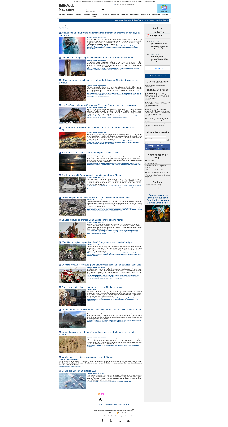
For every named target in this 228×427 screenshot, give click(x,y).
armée (92, 163)
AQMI (88, 163)
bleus (105, 253)
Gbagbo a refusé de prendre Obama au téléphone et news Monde (92, 220)
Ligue (129, 142)
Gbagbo (134, 46)
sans (129, 187)
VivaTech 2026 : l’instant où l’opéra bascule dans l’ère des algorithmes (156, 119)
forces (125, 185)
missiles (134, 209)
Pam (113, 164)
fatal (125, 320)
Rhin (128, 164)
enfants (126, 230)
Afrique (94, 46)
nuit (109, 187)
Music (88, 276)
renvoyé (119, 210)
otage (88, 96)
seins (136, 276)
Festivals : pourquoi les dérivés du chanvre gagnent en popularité (156, 124)
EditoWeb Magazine (66, 7)
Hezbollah (103, 94)
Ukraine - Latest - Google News (155, 85)
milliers (111, 47)
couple (106, 115)
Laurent (70, 366)
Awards (94, 275)
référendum (134, 47)
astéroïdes (95, 381)
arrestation (111, 208)
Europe (70, 15)
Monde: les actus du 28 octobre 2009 (79, 371)
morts (106, 187)
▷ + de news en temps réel (157, 76)
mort (132, 115)
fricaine (117, 68)
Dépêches (115, 15)
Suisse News (150, 160)
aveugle (89, 275)
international (90, 47)
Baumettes (89, 298)
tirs (87, 188)
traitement (115, 278)
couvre (117, 185)
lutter (93, 254)
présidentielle (130, 299)
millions (105, 232)
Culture (124, 15)
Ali (92, 140)
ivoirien (114, 94)
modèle (136, 275)
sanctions (103, 96)
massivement (135, 142)
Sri (140, 187)
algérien (100, 208)
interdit (125, 275)
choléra (133, 208)
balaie (99, 93)
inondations (96, 187)
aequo (94, 185)
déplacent (115, 230)
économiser (94, 209)
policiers (117, 276)
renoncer (94, 117)
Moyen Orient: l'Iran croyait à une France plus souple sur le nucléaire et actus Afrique (101, 309)
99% (88, 115)
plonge (118, 187)
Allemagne (94, 93)
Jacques (118, 142)
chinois (108, 275)
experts (106, 209)
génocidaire (105, 345)
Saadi (104, 117)
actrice (88, 230)
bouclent (99, 185)
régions (119, 321)
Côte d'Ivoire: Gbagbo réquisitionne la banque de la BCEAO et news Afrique (97, 57)
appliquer (101, 253)
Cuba (100, 381)
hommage (125, 298)
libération (124, 142)
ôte (83, 366)
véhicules (124, 117)
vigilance (95, 255)
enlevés (132, 163)
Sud (119, 117)
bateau (96, 163)
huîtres (130, 298)
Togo (129, 381)
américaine (94, 230)
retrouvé (100, 117)
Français (137, 253)
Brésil (103, 185)
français (139, 93)
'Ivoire (60, 366)
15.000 (88, 253)
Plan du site (113, 412)
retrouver (95, 143)
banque (99, 68)
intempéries (104, 164)
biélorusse (96, 298)
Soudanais (115, 117)
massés (106, 47)
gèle (101, 142)
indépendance (122, 115)
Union (93, 48)
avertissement (101, 140)
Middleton (131, 275)
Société (87, 15)
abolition (89, 208)
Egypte (121, 93)
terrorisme (89, 346)
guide (121, 275)
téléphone (103, 233)
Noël (96, 276)
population (124, 254)
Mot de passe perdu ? (162, 142)
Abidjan (89, 68)
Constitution (90, 345)
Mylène (92, 276)
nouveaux (101, 276)
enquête (132, 253)
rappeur (107, 210)
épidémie (100, 209)
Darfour (127, 253)
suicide (126, 381)
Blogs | (107, 404)
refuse (135, 254)
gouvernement (96, 94)
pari (129, 232)
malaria (128, 115)
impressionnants (122, 345)
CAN (103, 46)
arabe (95, 140)
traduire (110, 69)
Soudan (89, 48)
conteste (111, 320)
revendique (124, 164)
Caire (108, 68)
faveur (112, 275)
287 (87, 185)
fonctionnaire (122, 46)
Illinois (123, 209)
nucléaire (104, 321)
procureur (117, 47)
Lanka (102, 187)
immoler (109, 94)
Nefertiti (130, 94)
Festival (130, 230)
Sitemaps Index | (113, 404)
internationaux (90, 321)
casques (110, 253)
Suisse (110, 143)
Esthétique (156, 15)
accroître (94, 68)
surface (101, 278)
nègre (114, 232)
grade (133, 320)
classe (110, 298)
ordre (113, 254)
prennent (113, 321)
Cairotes (99, 46)
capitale (128, 208)
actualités (89, 381)
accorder (94, 208)
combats (119, 253)
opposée (139, 94)
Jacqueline (136, 298)
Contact (165, 15)
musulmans (96, 299)
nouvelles (136, 68)
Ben (107, 140)
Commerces (134, 15)
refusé (88, 233)
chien (103, 275)
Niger (134, 94)
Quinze (133, 232)
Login (146, 135)
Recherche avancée (90, 11)
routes (132, 276)
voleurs (121, 278)
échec (132, 140)
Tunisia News (95, 15)
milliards (128, 209)
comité (138, 208)
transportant (134, 164)
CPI (117, 46)
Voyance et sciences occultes (154, 184)
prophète (122, 47)
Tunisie (115, 69)
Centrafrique (115, 93)
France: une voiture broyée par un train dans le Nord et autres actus (93, 287)
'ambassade (90, 320)
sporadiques (135, 187)
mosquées (89, 299)
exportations (132, 93)
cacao (109, 93)
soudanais (89, 255)
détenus (125, 140)
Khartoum (97, 47)
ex (120, 185)
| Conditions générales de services (124, 415)
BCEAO (104, 68)
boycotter (104, 93)
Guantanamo (117, 209)
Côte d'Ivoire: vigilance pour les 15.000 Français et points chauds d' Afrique (97, 242)
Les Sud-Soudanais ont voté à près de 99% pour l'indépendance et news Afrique (99, 105)
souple (123, 321)
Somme (89, 278)
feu (122, 185)
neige (101, 299)
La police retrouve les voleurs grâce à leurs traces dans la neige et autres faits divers (101, 265)
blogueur (122, 208)
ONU (136, 115)
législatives (98, 321)
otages (92, 96)
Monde (78, 15)
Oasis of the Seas (118, 381)
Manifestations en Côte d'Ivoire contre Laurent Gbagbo (87, 357)
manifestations (129, 68)
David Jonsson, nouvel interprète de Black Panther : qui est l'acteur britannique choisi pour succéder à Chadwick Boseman (129, 20)
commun (119, 140)
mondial (110, 232)
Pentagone (95, 210)
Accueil (59, 25)
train (136, 299)
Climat (112, 185)
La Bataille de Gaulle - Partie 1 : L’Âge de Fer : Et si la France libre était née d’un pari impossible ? (157, 103)
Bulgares (107, 163)
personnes (101, 210)
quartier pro (124, 187)
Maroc (102, 47)
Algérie (88, 93)
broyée (101, 298)
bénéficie (98, 275)
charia (115, 253)
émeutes (126, 163)
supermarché (95, 278)
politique (97, 96)
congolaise (105, 320)
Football (129, 46)
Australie (117, 208)
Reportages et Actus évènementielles (158, 172)
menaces (119, 94)
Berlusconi (102, 163)
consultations (115, 163)
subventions (103, 69)
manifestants (98, 254)
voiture (93, 300)
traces (110, 278)
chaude (108, 185)
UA (113, 143)
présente (122, 276)
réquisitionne (96, 69)
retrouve (128, 276)
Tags (65, 25)
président (89, 69)
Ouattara (113, 187)
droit (129, 140)
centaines (112, 46)
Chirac (115, 140)
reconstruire (113, 210)
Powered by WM (108, 415)
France (62, 15)
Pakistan (89, 210)
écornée (121, 163)
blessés (105, 230)
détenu (88, 209)
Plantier (112, 276)
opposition (124, 232)
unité (107, 96)
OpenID (149, 142)
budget (110, 230)
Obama (119, 232)
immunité (97, 164)
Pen (111, 299)
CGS (127, 404)
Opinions (106, 15)
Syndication (121, 412)
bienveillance (97, 320)
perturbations (116, 299)
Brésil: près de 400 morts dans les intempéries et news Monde (91, 152)
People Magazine (151, 163)
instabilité (138, 320)
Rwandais (135, 345)
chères (106, 298)
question (128, 47)
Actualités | (102, 404)
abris (90, 185)
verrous (89, 300)
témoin (106, 278)
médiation (89, 143)
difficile (121, 230)
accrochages (94, 253)
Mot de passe (148, 138)
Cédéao (107, 46)
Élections (126, 93)
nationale (124, 94)
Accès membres (105, 412)
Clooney (101, 115)
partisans (117, 164)
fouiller (110, 115)
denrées (112, 68)
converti (116, 320)
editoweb (105, 381)
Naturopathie (145, 15)
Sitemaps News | (122, 404)
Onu (109, 254)
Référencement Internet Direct (155, 170)
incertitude (89, 187)
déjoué (121, 320)
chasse (110, 140)
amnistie (105, 208)
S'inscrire (153, 142)
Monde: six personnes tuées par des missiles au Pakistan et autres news (96, 197)
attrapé (96, 115)
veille (139, 164)
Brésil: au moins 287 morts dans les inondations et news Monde (91, 175)
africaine (89, 46)
